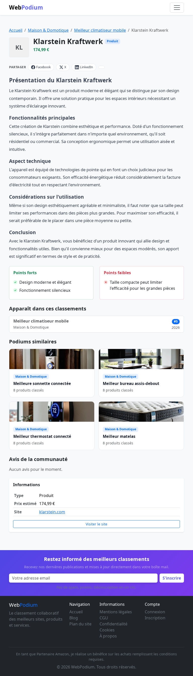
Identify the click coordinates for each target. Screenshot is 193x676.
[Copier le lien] (101, 67)
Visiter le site (96, 524)
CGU (104, 618)
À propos (108, 636)
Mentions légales (116, 612)
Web (26, 7)
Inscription (155, 618)
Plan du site (80, 624)
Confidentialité (113, 624)
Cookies (107, 630)
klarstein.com (52, 512)
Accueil (15, 30)
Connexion (155, 612)
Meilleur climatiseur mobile (100, 30)
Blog (73, 618)
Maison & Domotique (48, 30)
